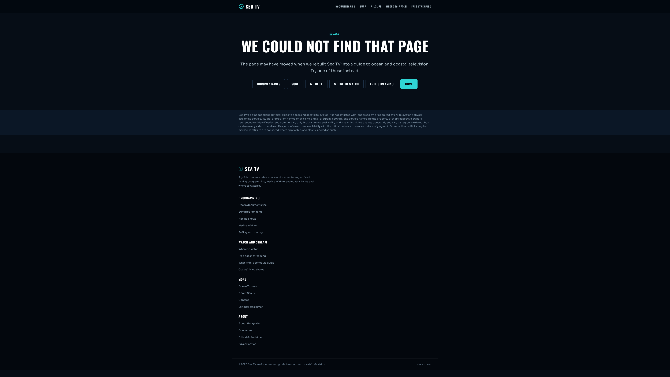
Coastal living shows (251, 269)
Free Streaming (421, 6)
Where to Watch (396, 6)
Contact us (245, 330)
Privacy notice (247, 344)
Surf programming (250, 211)
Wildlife (376, 6)
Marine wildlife (248, 225)
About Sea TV (247, 293)
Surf (363, 6)
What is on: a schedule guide (256, 262)
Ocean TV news (248, 286)
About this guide (249, 323)
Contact (244, 299)
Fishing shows (247, 218)
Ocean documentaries (253, 204)
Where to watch (248, 249)
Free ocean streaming (252, 255)
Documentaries (345, 6)
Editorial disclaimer (251, 306)
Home (409, 84)
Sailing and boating (251, 232)
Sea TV (253, 6)
